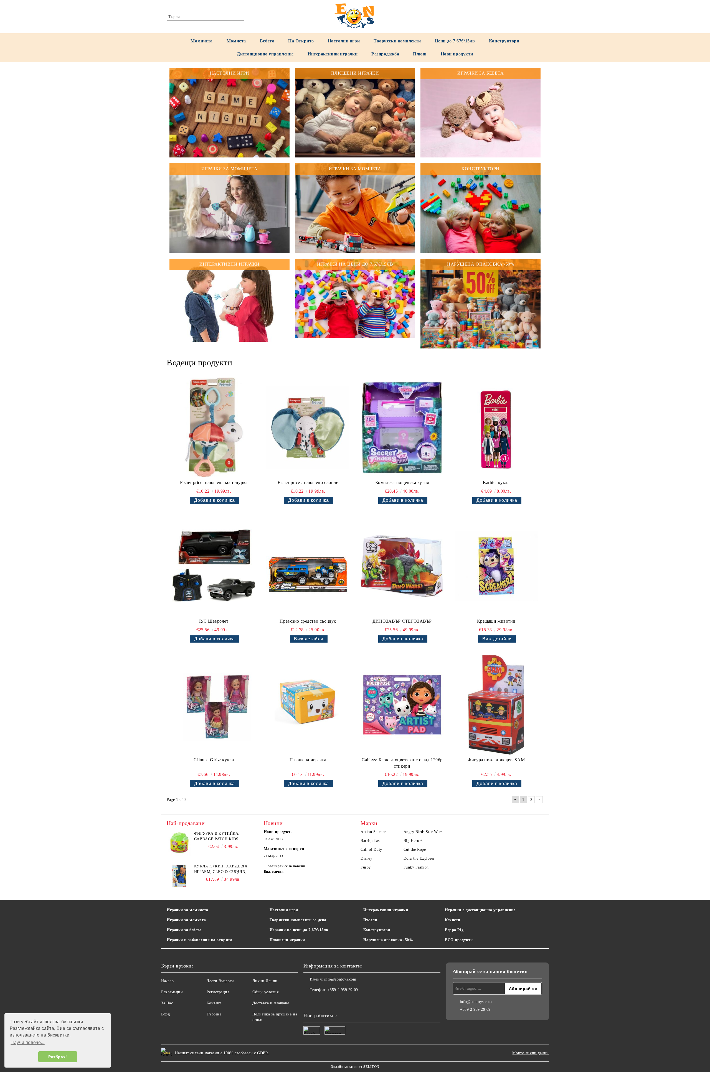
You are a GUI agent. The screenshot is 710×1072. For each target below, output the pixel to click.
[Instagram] (320, 1001)
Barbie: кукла (496, 482)
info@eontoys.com (340, 979)
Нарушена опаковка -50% (388, 940)
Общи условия (265, 992)
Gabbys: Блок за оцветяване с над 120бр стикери (402, 762)
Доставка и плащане (270, 1003)
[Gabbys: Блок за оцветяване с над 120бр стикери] (402, 705)
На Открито (301, 41)
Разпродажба (385, 54)
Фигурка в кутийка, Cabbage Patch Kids (217, 836)
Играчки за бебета (184, 930)
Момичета (201, 41)
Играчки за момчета (186, 920)
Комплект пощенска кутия (402, 482)
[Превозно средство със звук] (307, 566)
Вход (165, 1014)
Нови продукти (457, 54)
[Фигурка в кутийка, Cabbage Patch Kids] (179, 843)
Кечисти (452, 920)
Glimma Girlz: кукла (214, 759)
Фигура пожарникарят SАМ (496, 759)
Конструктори (504, 41)
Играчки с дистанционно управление (480, 910)
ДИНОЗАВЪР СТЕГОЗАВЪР (402, 621)
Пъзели (370, 920)
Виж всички (274, 872)
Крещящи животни (496, 621)
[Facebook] (307, 1001)
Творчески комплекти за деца (298, 920)
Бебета (267, 41)
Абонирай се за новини (286, 866)
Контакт (214, 1003)
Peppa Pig (454, 930)
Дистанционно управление (265, 54)
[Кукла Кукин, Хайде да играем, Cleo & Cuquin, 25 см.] (179, 876)
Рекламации (172, 992)
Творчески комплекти (397, 41)
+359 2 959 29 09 (343, 990)
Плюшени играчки (287, 940)
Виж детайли (308, 638)
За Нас (167, 1003)
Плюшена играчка (308, 759)
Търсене (214, 1014)
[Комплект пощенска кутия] (402, 427)
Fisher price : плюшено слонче (308, 482)
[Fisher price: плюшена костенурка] (213, 427)
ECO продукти (459, 940)
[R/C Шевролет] (213, 566)
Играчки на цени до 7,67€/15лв (299, 930)
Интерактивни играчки (332, 54)
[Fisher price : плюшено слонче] (307, 427)
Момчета (236, 41)
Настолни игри (344, 41)
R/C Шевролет (214, 621)
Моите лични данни (530, 1053)
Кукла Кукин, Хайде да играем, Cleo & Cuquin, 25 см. (223, 869)
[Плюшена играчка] (307, 705)
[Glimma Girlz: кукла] (213, 705)
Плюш (420, 54)
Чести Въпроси (220, 981)
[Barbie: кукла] (496, 427)
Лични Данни (265, 981)
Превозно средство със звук (308, 621)
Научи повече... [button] (27, 1042)
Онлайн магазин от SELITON (355, 1067)
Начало (167, 981)
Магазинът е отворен (284, 849)
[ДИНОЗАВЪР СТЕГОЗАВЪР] (402, 566)
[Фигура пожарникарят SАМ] (496, 705)
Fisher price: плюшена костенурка (214, 482)
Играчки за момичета (187, 910)
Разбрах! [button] (57, 1057)
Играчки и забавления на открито (199, 940)
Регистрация (218, 992)
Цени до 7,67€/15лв (455, 41)
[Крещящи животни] (496, 566)
